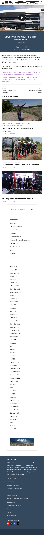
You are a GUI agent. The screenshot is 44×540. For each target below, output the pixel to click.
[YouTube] (8, 523)
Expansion (10, 72)
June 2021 (13, 343)
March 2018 (13, 397)
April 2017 (13, 426)
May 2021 (13, 346)
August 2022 (14, 302)
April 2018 (13, 394)
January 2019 (14, 365)
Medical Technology (24, 77)
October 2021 (14, 330)
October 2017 (14, 413)
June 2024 (13, 276)
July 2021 (13, 340)
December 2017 (15, 406)
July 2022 (13, 305)
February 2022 (14, 317)
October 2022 (14, 298)
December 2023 (15, 289)
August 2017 (14, 416)
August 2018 (14, 381)
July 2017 (13, 419)
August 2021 (14, 337)
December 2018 (15, 368)
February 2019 (14, 362)
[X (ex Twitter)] (11, 523)
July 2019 (13, 352)
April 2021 (13, 349)
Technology (30, 79)
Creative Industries (8, 123)
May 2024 (13, 279)
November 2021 (15, 327)
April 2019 (13, 359)
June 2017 (13, 422)
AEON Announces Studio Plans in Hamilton (17, 129)
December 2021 (15, 324)
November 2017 (15, 410)
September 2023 (15, 292)
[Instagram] (18, 523)
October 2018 (14, 375)
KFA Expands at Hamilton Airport (17, 199)
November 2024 (15, 273)
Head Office (29, 75)
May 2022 (13, 311)
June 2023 (13, 295)
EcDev (4, 72)
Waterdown (6, 81)
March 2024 (13, 282)
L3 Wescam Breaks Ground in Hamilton (20, 165)
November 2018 (15, 372)
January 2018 (14, 403)
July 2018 (13, 384)
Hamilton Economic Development (30, 34)
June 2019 (13, 356)
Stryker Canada (20, 79)
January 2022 (14, 321)
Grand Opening (27, 72)
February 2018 (14, 400)
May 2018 (13, 391)
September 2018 (15, 378)
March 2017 (13, 429)
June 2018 (13, 387)
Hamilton (37, 72)
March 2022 (13, 314)
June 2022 (13, 308)
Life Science (12, 77)
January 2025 (14, 270)
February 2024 (14, 286)
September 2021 (15, 333)
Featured (18, 72)
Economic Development (11, 34)
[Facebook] (14, 523)
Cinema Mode (26, 49)
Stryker (11, 79)
